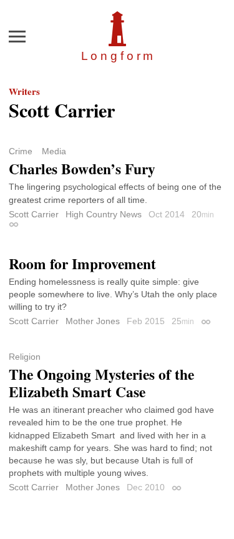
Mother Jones (93, 321)
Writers (24, 91)
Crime (20, 151)
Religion (25, 356)
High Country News (104, 214)
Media (54, 151)
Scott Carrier (34, 214)
